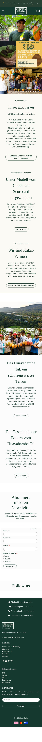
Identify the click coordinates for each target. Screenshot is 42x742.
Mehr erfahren (21, 229)
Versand (5, 675)
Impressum (6, 682)
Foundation (6, 654)
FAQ (3, 673)
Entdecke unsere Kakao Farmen (21, 285)
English (7, 559)
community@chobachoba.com (13, 637)
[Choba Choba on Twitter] (9, 661)
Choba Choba (23, 718)
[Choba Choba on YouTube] (11, 661)
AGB (3, 678)
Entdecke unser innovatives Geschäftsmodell (21, 157)
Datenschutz (6, 680)
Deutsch (7, 556)
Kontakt (5, 656)
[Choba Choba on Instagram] (6, 661)
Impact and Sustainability (11, 647)
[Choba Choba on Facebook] (3, 661)
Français (8, 561)
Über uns (5, 649)
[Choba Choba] (21, 10)
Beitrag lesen (21, 416)
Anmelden (21, 706)
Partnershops (7, 651)
